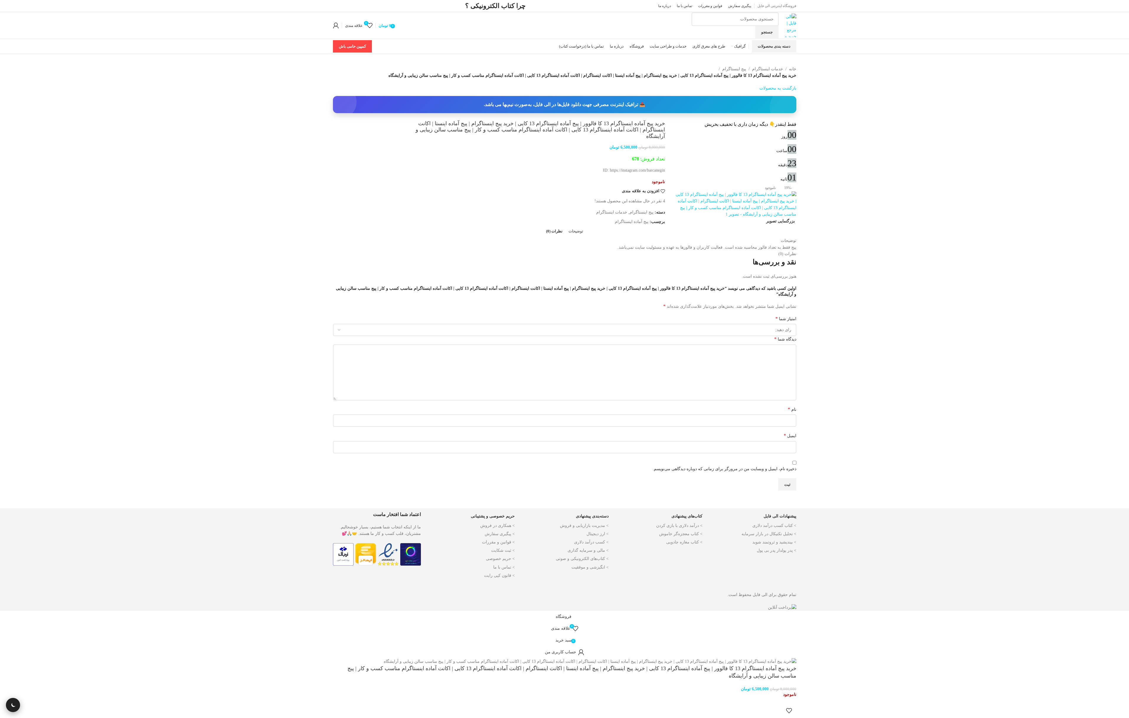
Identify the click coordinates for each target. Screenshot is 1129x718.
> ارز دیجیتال (597, 534)
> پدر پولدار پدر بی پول (776, 550)
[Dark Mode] (13, 705)
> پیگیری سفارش (500, 534)
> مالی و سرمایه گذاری (588, 550)
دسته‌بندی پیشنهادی (592, 516)
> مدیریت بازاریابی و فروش (584, 525)
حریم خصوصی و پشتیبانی (493, 516)
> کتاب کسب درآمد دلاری (774, 525)
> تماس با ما (504, 567)
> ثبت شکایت (503, 550)
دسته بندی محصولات (774, 46)
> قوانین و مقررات (498, 542)
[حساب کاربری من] (336, 25)
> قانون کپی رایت (499, 575)
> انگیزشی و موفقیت (590, 567)
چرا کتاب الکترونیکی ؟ (495, 5)
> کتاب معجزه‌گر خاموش (680, 534)
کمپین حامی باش (352, 46)
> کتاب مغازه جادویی (684, 542)
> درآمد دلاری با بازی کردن (679, 525)
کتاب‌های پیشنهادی (686, 516)
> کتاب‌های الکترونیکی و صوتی (582, 558)
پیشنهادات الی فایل (780, 516)
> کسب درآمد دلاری (591, 542)
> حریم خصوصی (500, 558)
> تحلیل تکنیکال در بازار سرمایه (768, 534)
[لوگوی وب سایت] (789, 25)
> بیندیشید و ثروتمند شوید (774, 542)
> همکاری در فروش (497, 525)
